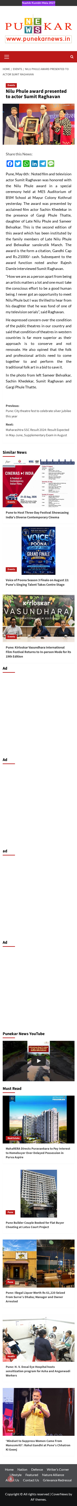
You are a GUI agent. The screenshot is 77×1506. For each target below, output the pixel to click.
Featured (31, 1475)
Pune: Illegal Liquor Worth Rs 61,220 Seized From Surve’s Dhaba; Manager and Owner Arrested (35, 1297)
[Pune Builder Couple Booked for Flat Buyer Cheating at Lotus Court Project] (39, 1194)
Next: (37, 429)
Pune (10, 1212)
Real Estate (14, 1138)
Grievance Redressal (57, 1480)
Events (11, 85)
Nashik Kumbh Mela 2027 (38, 3)
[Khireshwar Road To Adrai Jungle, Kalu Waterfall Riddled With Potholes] (39, 1061)
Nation (22, 1469)
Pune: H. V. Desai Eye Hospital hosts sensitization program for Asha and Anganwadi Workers (38, 1371)
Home (9, 1469)
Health (11, 1356)
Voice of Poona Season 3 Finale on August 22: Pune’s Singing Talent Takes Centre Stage (37, 582)
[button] (7, 56)
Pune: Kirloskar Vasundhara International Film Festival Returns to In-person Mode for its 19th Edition (38, 652)
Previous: (38, 411)
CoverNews (59, 1494)
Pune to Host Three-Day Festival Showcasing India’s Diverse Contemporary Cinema (37, 514)
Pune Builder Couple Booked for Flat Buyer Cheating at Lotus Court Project (35, 1225)
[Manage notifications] (10, 1479)
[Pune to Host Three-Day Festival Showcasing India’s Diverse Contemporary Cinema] (39, 483)
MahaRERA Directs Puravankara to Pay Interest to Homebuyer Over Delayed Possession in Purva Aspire (38, 1153)
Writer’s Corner (58, 1469)
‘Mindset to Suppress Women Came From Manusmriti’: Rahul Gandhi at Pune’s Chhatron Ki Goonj (38, 1445)
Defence (37, 1469)
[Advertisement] (38, 713)
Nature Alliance (53, 1475)
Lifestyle (16, 1475)
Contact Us (31, 1480)
